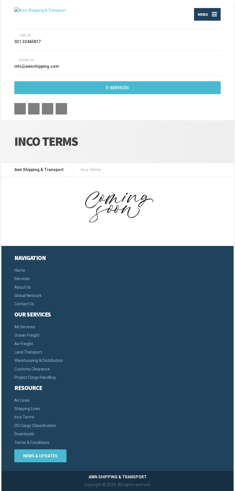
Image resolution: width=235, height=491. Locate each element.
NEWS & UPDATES (40, 456)
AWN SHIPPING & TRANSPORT (118, 477)
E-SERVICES (117, 88)
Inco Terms (24, 417)
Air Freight (23, 343)
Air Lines (22, 400)
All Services (24, 327)
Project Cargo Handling (35, 377)
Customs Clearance (32, 369)
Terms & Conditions (32, 442)
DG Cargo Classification (35, 425)
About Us (22, 287)
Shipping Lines (27, 408)
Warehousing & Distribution (38, 360)
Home (19, 270)
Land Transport (28, 352)
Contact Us (24, 304)
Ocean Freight (27, 335)
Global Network (28, 295)
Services (22, 278)
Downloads (24, 434)
